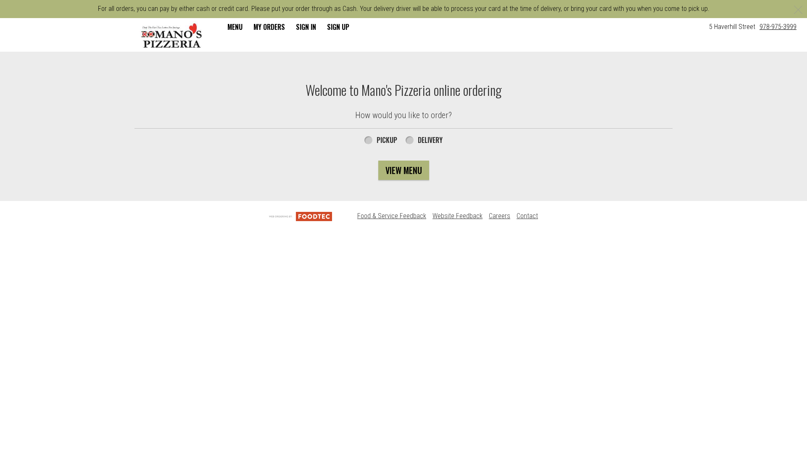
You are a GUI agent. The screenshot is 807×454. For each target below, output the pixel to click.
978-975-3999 (778, 27)
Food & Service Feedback (391, 216)
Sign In (306, 27)
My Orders (269, 27)
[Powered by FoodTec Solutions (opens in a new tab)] (300, 216)
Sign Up (338, 27)
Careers (499, 216)
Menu (235, 27)
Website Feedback (458, 216)
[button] (171, 35)
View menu (403, 170)
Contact (527, 216)
